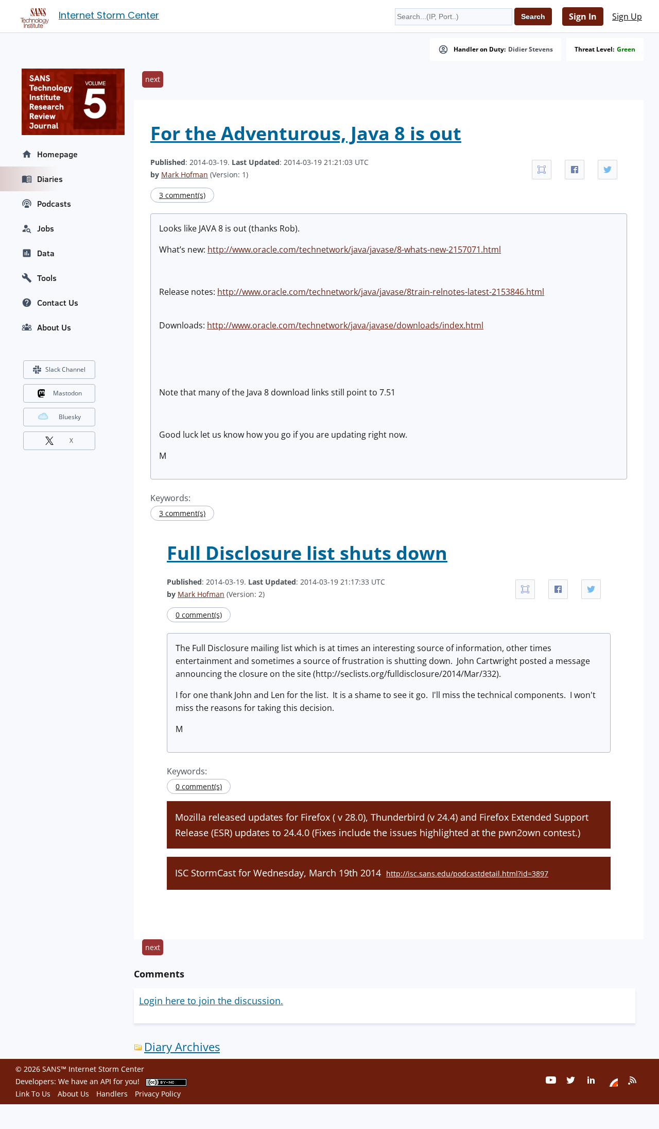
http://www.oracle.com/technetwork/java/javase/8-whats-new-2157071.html (354, 249)
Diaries (50, 179)
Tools (47, 278)
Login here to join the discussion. (211, 1000)
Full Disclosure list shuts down (307, 553)
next (152, 79)
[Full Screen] (541, 169)
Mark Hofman (184, 174)
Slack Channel (65, 369)
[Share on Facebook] (574, 169)
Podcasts (54, 203)
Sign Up (627, 16)
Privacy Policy (158, 1094)
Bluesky (70, 416)
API (105, 1081)
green (626, 49)
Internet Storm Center (109, 15)
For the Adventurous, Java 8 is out (305, 133)
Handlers (112, 1094)
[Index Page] (33, 16)
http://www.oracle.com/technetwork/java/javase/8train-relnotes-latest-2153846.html (380, 291)
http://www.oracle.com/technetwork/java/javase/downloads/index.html (345, 325)
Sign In (583, 16)
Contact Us (57, 302)
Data (46, 253)
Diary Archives (182, 1047)
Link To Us (32, 1094)
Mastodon (67, 393)
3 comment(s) (182, 195)
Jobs (45, 228)
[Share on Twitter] (607, 169)
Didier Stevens (530, 49)
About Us (54, 327)
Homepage (57, 154)
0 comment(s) (199, 615)
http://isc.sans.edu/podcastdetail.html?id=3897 (467, 873)
